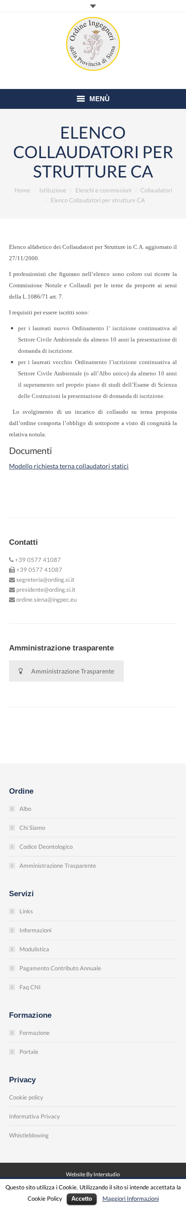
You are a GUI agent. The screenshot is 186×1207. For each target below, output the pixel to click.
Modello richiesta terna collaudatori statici (69, 466)
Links (26, 911)
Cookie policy (26, 1097)
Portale (28, 1051)
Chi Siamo (32, 827)
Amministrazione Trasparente (72, 671)
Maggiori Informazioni (130, 1198)
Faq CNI (30, 987)
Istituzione (52, 190)
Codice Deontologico (46, 846)
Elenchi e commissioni (103, 190)
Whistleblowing (29, 1135)
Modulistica (34, 949)
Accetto (81, 1198)
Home (22, 190)
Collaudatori (156, 190)
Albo (25, 808)
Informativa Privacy (34, 1116)
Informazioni (35, 930)
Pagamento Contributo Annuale (60, 968)
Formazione (34, 1032)
